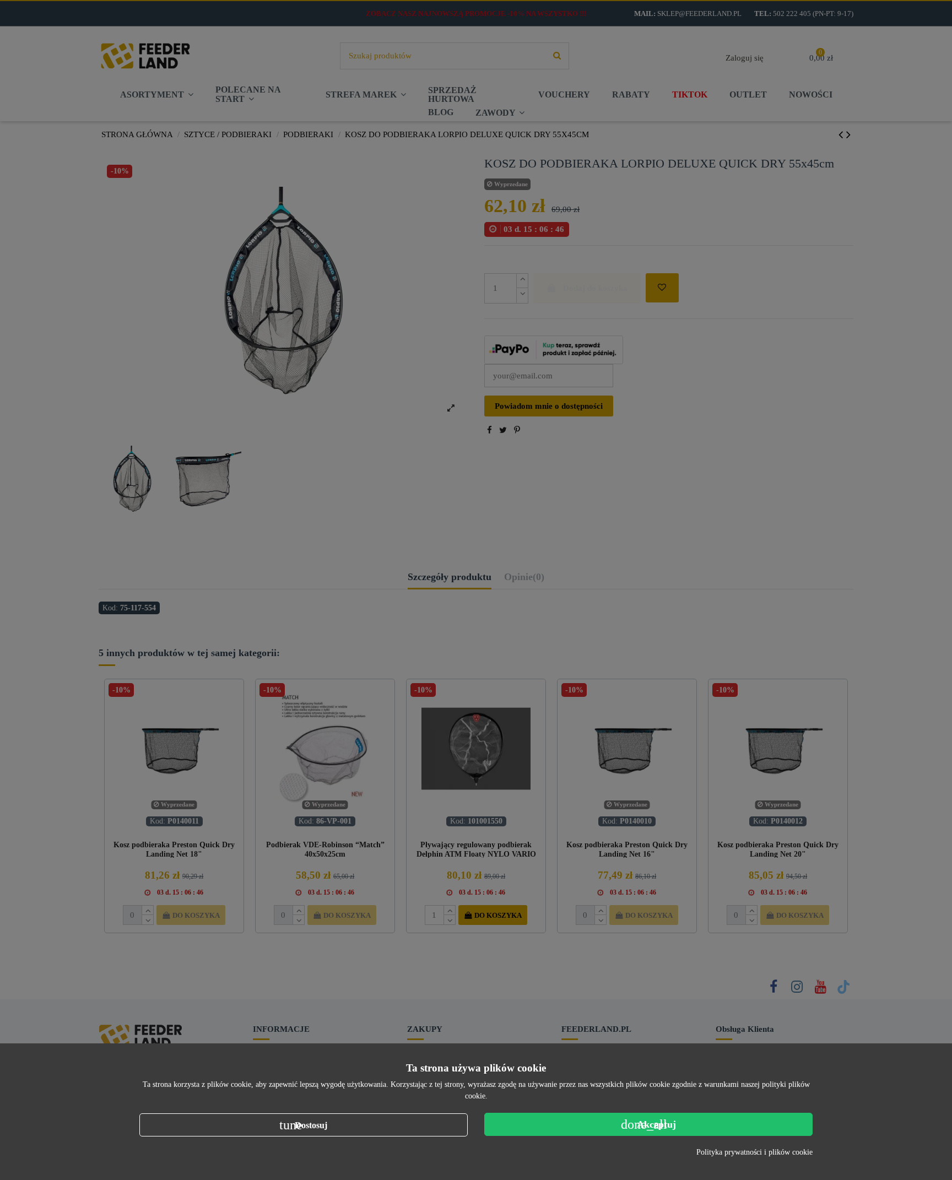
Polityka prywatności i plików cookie (754, 1152)
